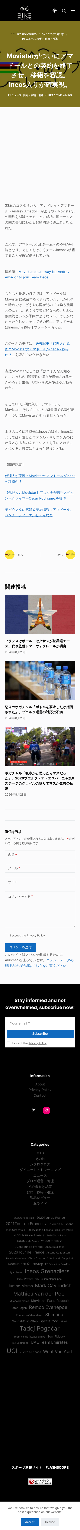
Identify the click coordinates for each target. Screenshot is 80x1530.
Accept (30, 1522)
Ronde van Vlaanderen (29, 1315)
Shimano (54, 1314)
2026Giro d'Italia (54, 1246)
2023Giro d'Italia (64, 1230)
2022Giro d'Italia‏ (16, 1229)
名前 (12, 855)
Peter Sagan (19, 1308)
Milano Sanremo (19, 1301)
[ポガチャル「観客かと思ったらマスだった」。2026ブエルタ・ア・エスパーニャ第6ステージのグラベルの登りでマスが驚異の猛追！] (40, 746)
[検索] (64, 11)
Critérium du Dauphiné (60, 1258)
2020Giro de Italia (24, 1217)
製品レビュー (40, 1198)
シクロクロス (40, 1164)
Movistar (38, 1301)
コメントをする (20, 896)
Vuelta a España (30, 1352)
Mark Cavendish (53, 1285)
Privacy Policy (36, 935)
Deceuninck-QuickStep (25, 1264)
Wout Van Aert (58, 1351)
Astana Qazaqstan (58, 1252)
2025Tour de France (29, 1246)
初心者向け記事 (40, 1187)
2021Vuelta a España (59, 1224)
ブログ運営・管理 (40, 1181)
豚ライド (40, 1203)
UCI (12, 1351)
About (40, 1084)
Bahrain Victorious (16, 1258)
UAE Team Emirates (49, 1342)
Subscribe (40, 1034)
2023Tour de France (29, 1235)
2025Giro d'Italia (51, 1241)
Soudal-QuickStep (25, 1321)
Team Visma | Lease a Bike (29, 1336)
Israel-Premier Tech (28, 1278)
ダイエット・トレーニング (40, 1170)
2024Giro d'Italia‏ (56, 1235)
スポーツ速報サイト (27, 1467)
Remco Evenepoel (48, 1307)
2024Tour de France (28, 1241)
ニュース (31, 38)
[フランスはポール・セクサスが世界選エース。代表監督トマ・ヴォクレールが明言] (40, 614)
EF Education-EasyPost (58, 1264)
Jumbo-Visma (20, 1285)
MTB (40, 1153)
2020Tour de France (50, 1217)
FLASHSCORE (57, 1467)
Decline (50, 1522)
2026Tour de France (26, 1252)
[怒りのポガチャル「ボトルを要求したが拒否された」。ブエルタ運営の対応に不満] (40, 680)
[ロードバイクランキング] (40, 1481)
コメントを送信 (20, 947)
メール (14, 868)
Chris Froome (36, 1258)
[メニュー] (73, 10)
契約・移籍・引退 (47, 38)
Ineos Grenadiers (47, 1271)
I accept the (27, 935)
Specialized (49, 1321)
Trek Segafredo (20, 1342)
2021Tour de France (24, 1223)
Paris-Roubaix (58, 1300)
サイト (13, 882)
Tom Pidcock (56, 1336)
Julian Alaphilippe (51, 1278)
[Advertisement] (40, 158)
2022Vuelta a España (40, 1229)
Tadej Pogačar (40, 1328)
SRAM (63, 1321)
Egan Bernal (16, 1272)
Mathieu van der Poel (39, 1293)
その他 (40, 1159)
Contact (40, 1095)
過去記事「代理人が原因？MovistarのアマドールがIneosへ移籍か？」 (37, 349)
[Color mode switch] (54, 10)
